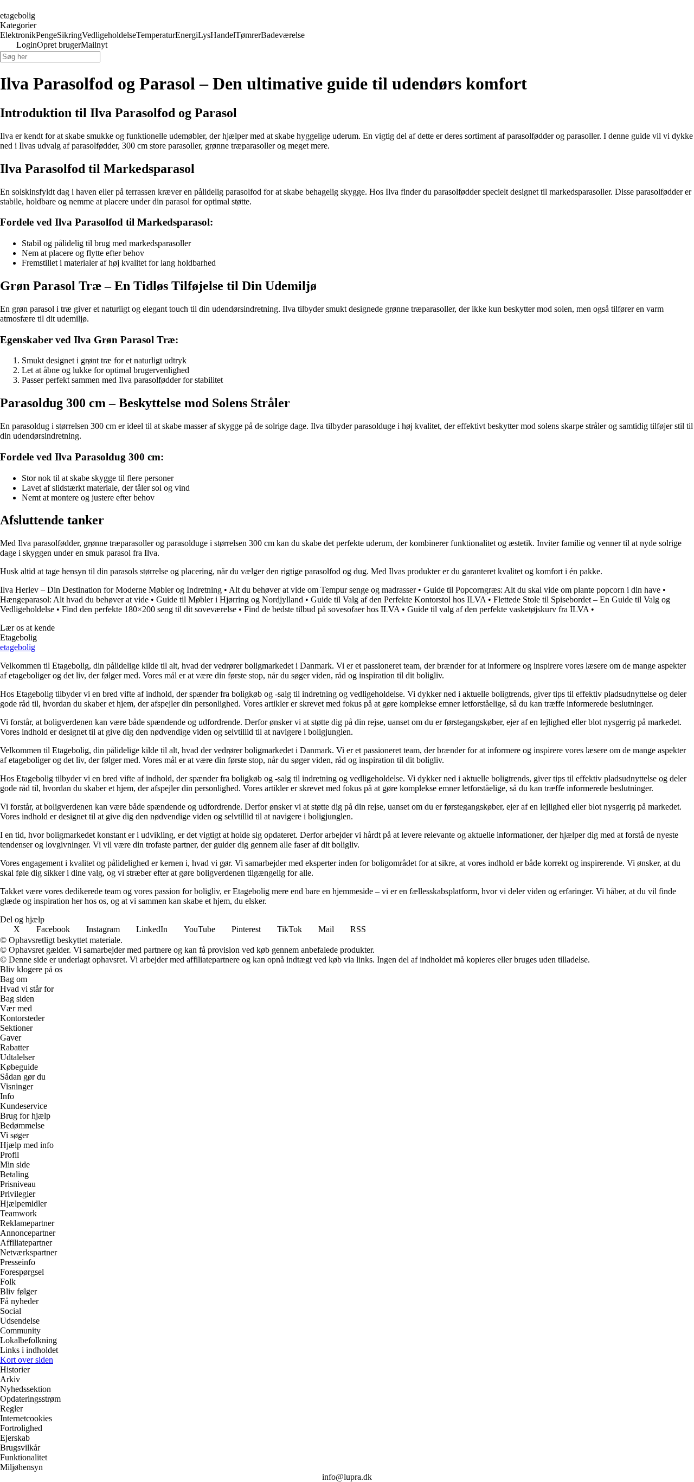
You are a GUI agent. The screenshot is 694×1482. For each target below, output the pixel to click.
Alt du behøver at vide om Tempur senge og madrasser (322, 589)
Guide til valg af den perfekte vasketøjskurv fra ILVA (498, 609)
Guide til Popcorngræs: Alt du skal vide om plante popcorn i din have (541, 589)
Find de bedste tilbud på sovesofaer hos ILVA (322, 609)
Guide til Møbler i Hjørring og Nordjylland (229, 599)
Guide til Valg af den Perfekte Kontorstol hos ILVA (398, 599)
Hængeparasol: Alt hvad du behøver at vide (74, 599)
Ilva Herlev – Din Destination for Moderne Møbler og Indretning (111, 589)
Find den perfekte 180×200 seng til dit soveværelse (149, 609)
